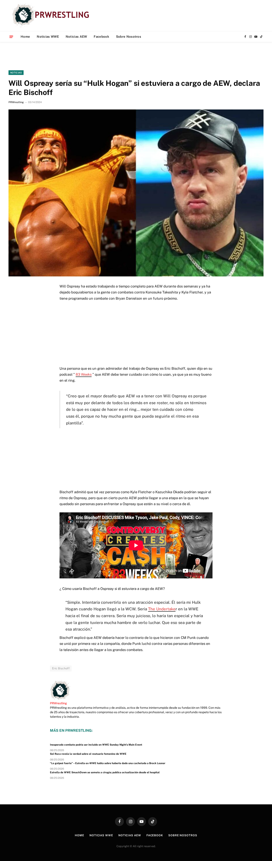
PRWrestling (16, 102)
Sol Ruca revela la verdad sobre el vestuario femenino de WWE (88, 753)
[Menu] (11, 36)
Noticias (16, 72)
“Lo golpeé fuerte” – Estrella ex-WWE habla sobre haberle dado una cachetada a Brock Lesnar (107, 763)
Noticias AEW (76, 36)
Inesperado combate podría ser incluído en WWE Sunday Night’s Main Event (96, 744)
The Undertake (162, 609)
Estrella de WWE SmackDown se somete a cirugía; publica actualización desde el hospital (105, 772)
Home (25, 36)
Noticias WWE (48, 36)
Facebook (101, 36)
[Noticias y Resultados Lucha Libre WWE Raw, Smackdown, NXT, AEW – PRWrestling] (51, 15)
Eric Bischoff (60, 668)
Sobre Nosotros (128, 36)
